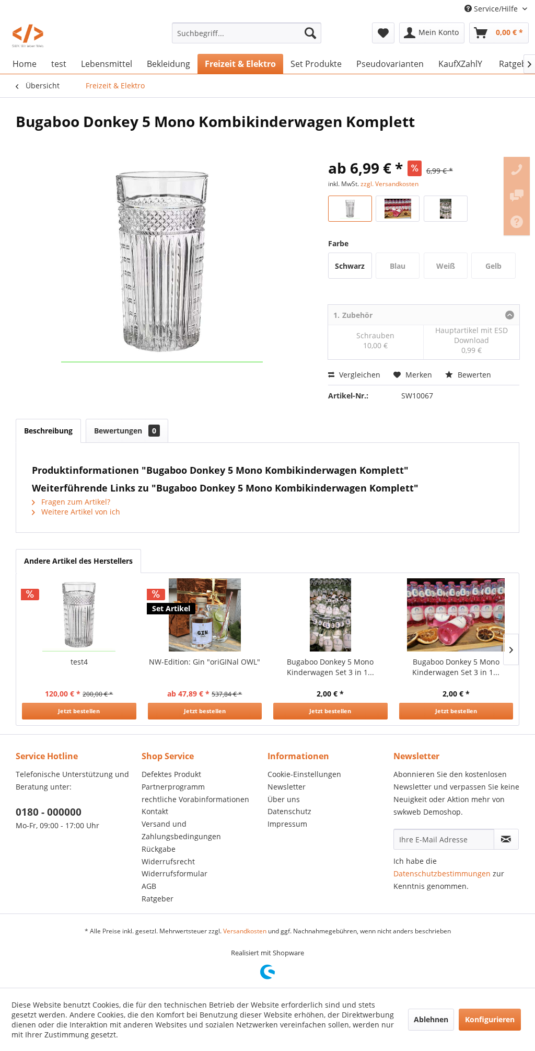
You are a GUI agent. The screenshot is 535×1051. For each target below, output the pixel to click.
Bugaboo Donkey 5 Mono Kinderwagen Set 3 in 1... (330, 667)
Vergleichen (358, 375)
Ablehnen (431, 1019)
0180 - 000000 (49, 812)
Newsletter (287, 787)
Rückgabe (159, 849)
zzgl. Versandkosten (389, 183)
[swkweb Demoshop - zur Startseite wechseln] (28, 35)
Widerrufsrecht (168, 861)
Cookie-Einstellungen (304, 774)
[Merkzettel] (383, 32)
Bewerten (473, 375)
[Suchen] (310, 32)
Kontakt (155, 811)
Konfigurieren (490, 1019)
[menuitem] (247, 32)
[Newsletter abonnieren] (506, 839)
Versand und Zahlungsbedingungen (181, 830)
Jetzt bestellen (79, 711)
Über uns (284, 799)
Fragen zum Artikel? (74, 502)
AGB (149, 886)
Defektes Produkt (171, 774)
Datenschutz (289, 811)
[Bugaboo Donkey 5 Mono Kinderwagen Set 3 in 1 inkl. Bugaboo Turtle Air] (330, 615)
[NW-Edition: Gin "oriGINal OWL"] (205, 615)
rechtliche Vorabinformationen (195, 799)
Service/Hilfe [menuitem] (496, 9)
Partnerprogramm (173, 787)
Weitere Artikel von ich (79, 512)
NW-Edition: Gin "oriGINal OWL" (204, 662)
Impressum (287, 824)
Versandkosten (244, 931)
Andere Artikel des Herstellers (78, 561)
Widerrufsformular (174, 873)
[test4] (79, 615)
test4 (79, 662)
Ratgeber (157, 899)
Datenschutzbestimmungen (442, 873)
